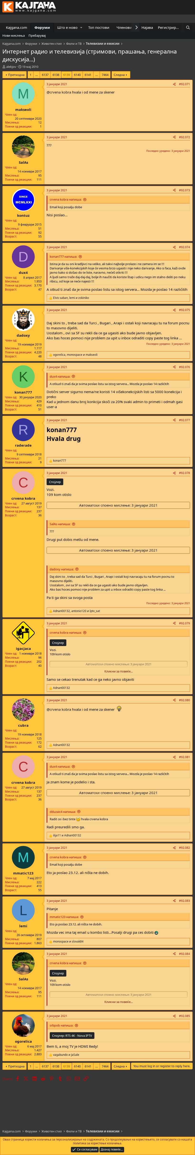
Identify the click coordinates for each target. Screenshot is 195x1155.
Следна (119, 75)
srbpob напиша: (61, 1025)
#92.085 (184, 1016)
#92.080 (184, 700)
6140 (77, 75)
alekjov (11, 66)
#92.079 (184, 623)
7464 (105, 75)
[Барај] (188, 27)
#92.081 (184, 757)
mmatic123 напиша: (64, 917)
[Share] (174, 84)
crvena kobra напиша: (66, 199)
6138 (56, 75)
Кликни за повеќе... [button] (118, 671)
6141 (88, 75)
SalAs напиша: (60, 524)
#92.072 (184, 137)
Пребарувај (37, 35)
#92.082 (184, 848)
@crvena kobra (59, 92)
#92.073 (184, 190)
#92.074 (184, 247)
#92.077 (184, 420)
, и (71, 298)
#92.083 (184, 901)
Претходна (16, 75)
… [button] (36, 75)
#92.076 (184, 367)
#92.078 (184, 473)
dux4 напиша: (60, 376)
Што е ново (67, 27)
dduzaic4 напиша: (63, 811)
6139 (66, 75)
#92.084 (184, 954)
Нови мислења (13, 35)
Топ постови (98, 27)
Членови (124, 27)
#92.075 (184, 310)
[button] (81, 27)
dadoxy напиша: (62, 569)
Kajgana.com (16, 27)
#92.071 (184, 84)
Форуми (42, 27)
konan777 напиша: (63, 256)
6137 (45, 75)
